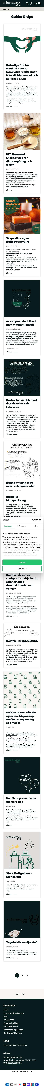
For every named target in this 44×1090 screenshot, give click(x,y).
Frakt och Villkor (11, 1023)
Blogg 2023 (9, 1020)
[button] (27, 3)
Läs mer (9, 106)
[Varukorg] (35, 3)
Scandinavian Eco (25, 1071)
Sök (5, 1017)
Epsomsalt (20, 339)
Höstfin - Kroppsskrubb (22, 640)
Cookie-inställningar (13, 1033)
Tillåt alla (22, 562)
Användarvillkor (11, 1026)
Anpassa (21, 568)
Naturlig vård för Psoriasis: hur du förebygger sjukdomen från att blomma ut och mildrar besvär (22, 71)
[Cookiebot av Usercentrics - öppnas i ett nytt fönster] (32, 520)
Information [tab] (22, 526)
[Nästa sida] (27, 975)
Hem (6, 1010)
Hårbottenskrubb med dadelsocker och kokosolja (21, 404)
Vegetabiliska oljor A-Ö (21, 942)
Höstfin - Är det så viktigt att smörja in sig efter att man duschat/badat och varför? (21, 581)
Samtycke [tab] (8, 526)
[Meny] (40, 3)
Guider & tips (5, 9)
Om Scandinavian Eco (14, 1013)
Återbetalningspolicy (13, 1030)
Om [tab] (36, 526)
